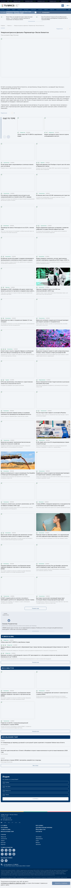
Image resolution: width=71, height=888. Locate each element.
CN (8, 822)
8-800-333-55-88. (46, 872)
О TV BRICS (4, 825)
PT (12, 822)
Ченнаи (7, 794)
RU (1, 822)
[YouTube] (10, 850)
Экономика (38, 836)
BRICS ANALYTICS (40, 829)
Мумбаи (7, 782)
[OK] (6, 850)
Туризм (3, 840)
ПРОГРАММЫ (4, 827)
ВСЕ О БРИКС (39, 825)
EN (5, 822)
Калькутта (7, 790)
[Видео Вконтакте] (10, 854)
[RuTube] (2, 854)
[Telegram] (6, 854)
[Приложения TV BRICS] (2, 860)
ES (16, 822)
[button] (31, 21)
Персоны (3, 844)
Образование (39, 838)
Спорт (37, 840)
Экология (38, 844)
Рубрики (3, 834)
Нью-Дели (7, 786)
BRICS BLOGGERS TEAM (7, 831)
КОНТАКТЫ (39, 831)
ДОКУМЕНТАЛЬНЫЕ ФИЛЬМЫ (44, 827)
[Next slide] (8, 137)
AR (19, 822)
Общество (3, 836)
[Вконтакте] (2, 850)
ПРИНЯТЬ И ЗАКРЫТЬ (61, 883)
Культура (3, 842)
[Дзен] (13, 850)
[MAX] (13, 854)
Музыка (38, 842)
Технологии (4, 838)
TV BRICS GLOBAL (6, 829)
